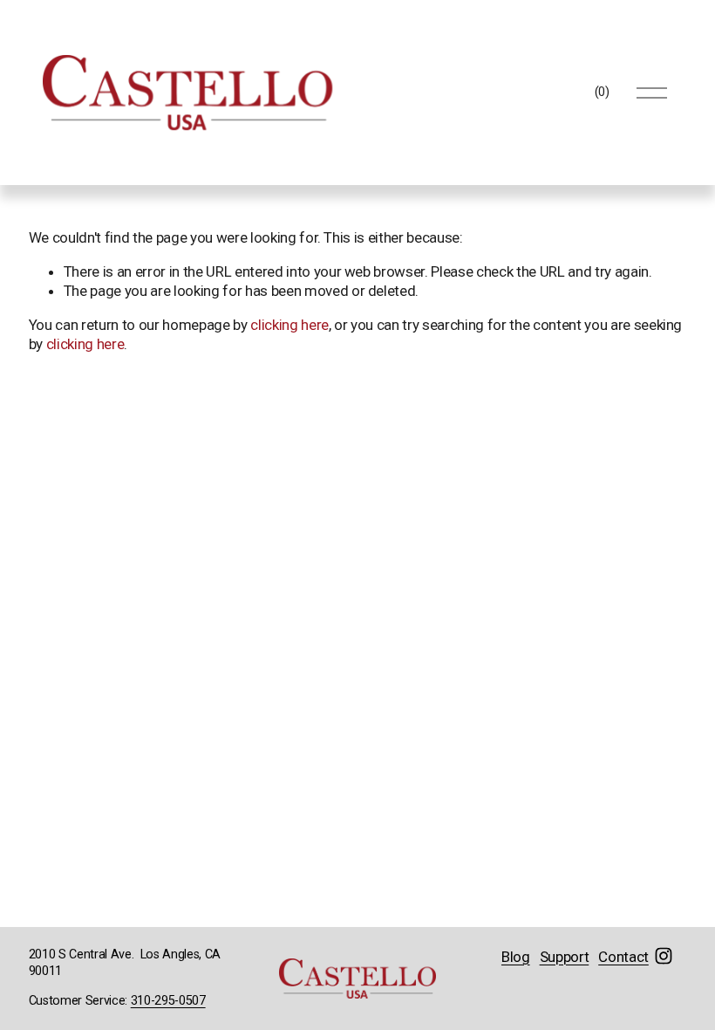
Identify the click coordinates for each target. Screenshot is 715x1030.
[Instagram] (663, 956)
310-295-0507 (168, 1000)
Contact (623, 956)
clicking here (289, 324)
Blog (515, 956)
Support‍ (564, 956)
